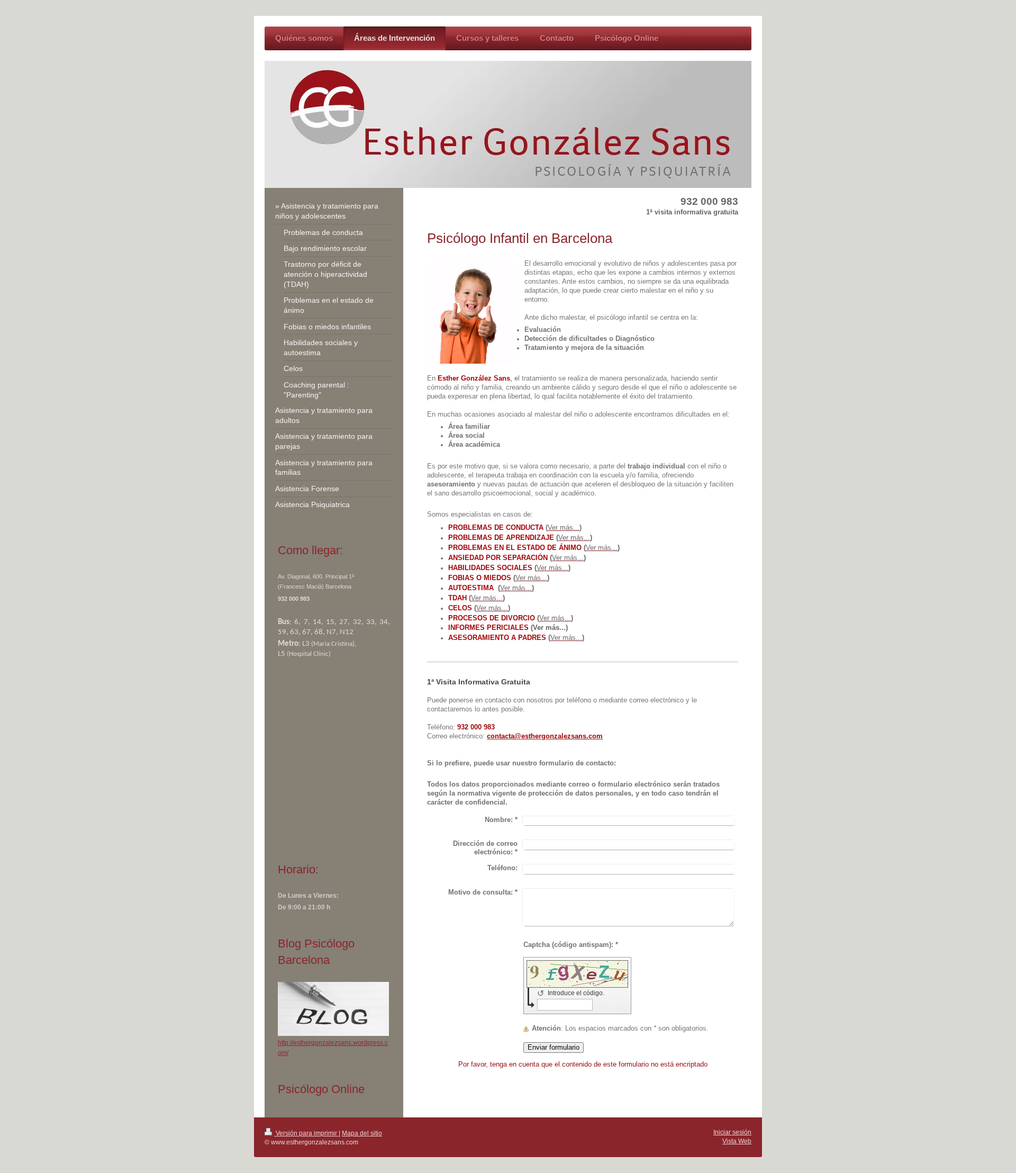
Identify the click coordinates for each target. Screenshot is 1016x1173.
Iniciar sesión (732, 1132)
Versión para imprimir (306, 1133)
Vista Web (736, 1141)
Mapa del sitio (362, 1133)
